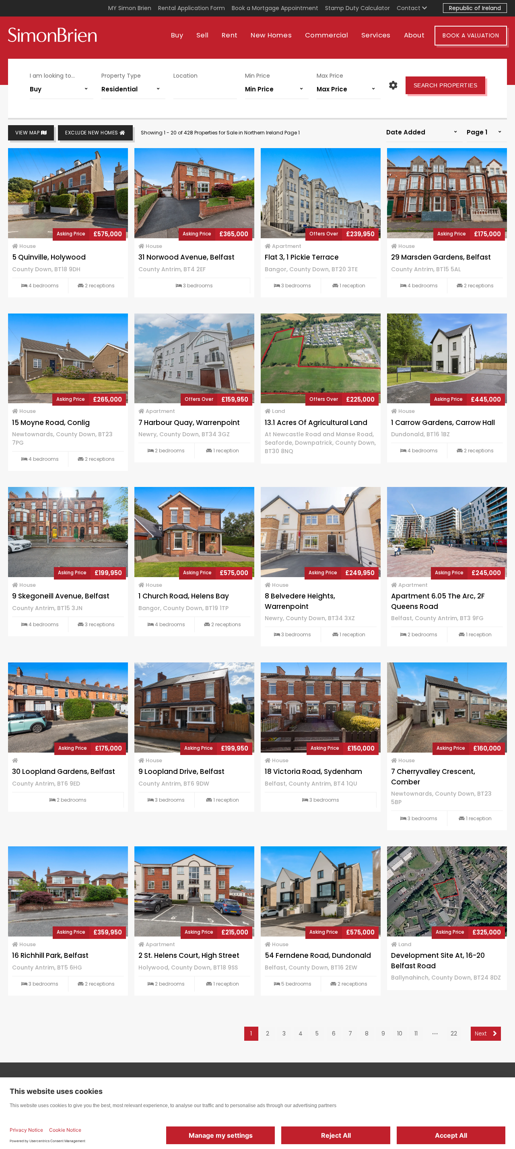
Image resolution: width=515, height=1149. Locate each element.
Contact (409, 8)
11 (416, 1033)
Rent (229, 35)
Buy (177, 35)
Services (375, 35)
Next (482, 1033)
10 (399, 1033)
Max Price (330, 76)
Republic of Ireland (475, 8)
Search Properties (446, 85)
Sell (202, 35)
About (414, 35)
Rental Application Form (191, 8)
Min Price (257, 76)
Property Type (121, 76)
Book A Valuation (471, 35)
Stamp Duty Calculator (357, 8)
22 (454, 1033)
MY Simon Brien (129, 8)
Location (185, 76)
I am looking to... (52, 76)
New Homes (271, 35)
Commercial (326, 35)
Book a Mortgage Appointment (275, 8)
